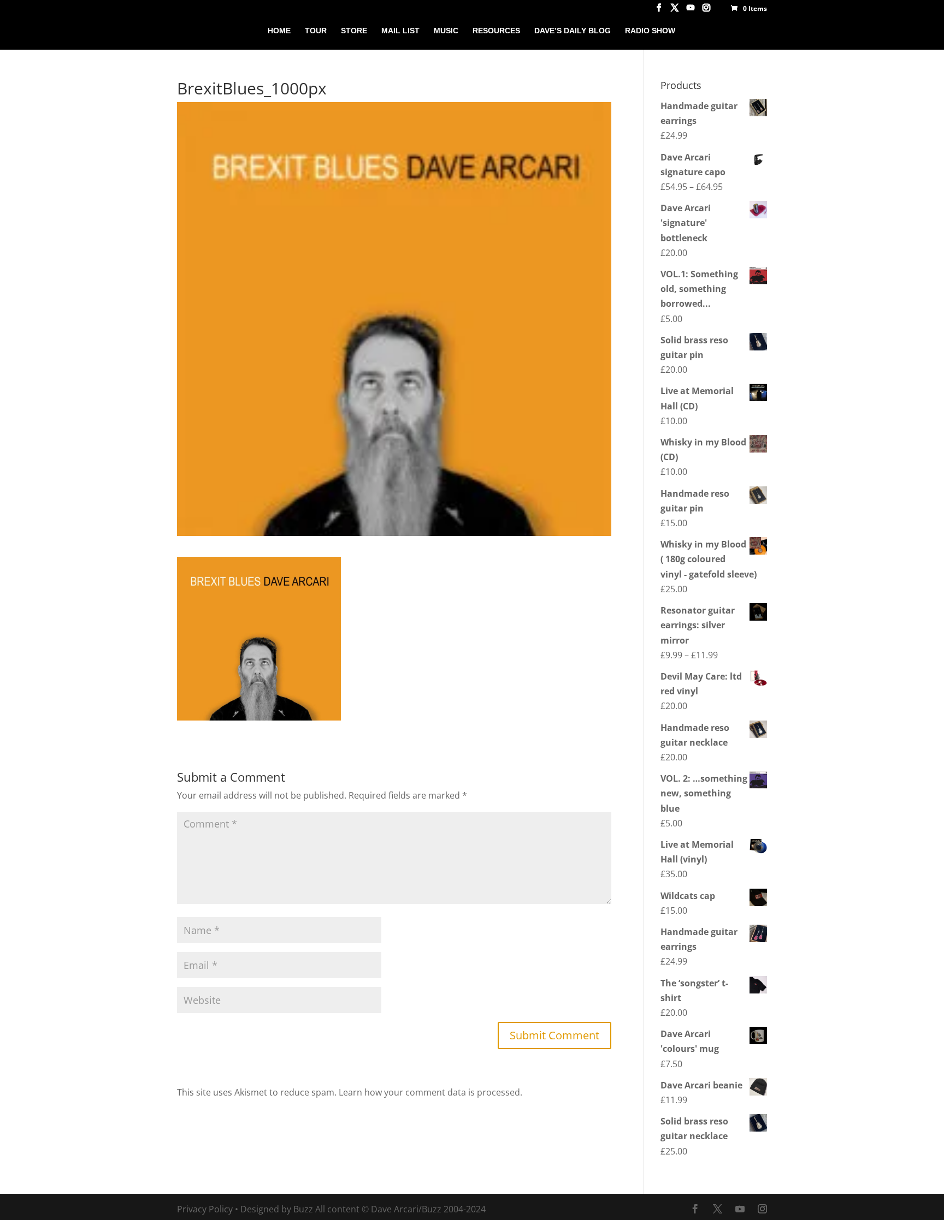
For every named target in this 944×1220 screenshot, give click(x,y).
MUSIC (446, 31)
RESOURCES (496, 31)
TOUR (316, 31)
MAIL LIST (400, 31)
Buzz (303, 1209)
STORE (354, 31)
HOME (279, 31)
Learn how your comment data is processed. (430, 1092)
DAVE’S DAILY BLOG (572, 31)
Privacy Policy (205, 1209)
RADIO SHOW (650, 31)
